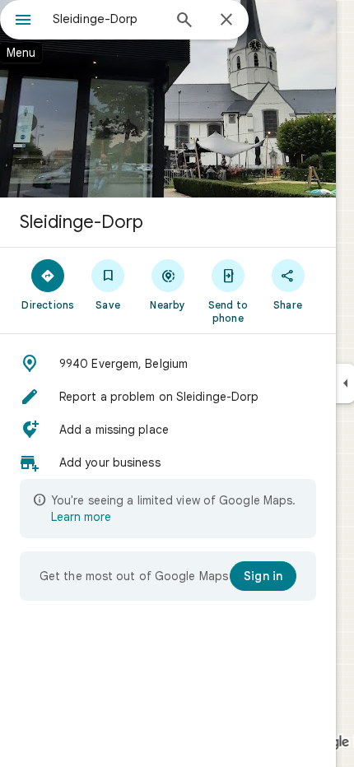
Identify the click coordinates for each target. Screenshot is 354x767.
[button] (168, 363)
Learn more (81, 516)
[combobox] (107, 19)
